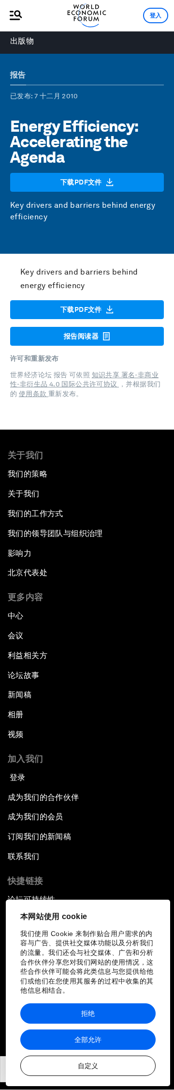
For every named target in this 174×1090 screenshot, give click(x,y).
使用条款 (33, 394)
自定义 (88, 1066)
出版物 (22, 41)
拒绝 (88, 1013)
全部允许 (88, 1040)
